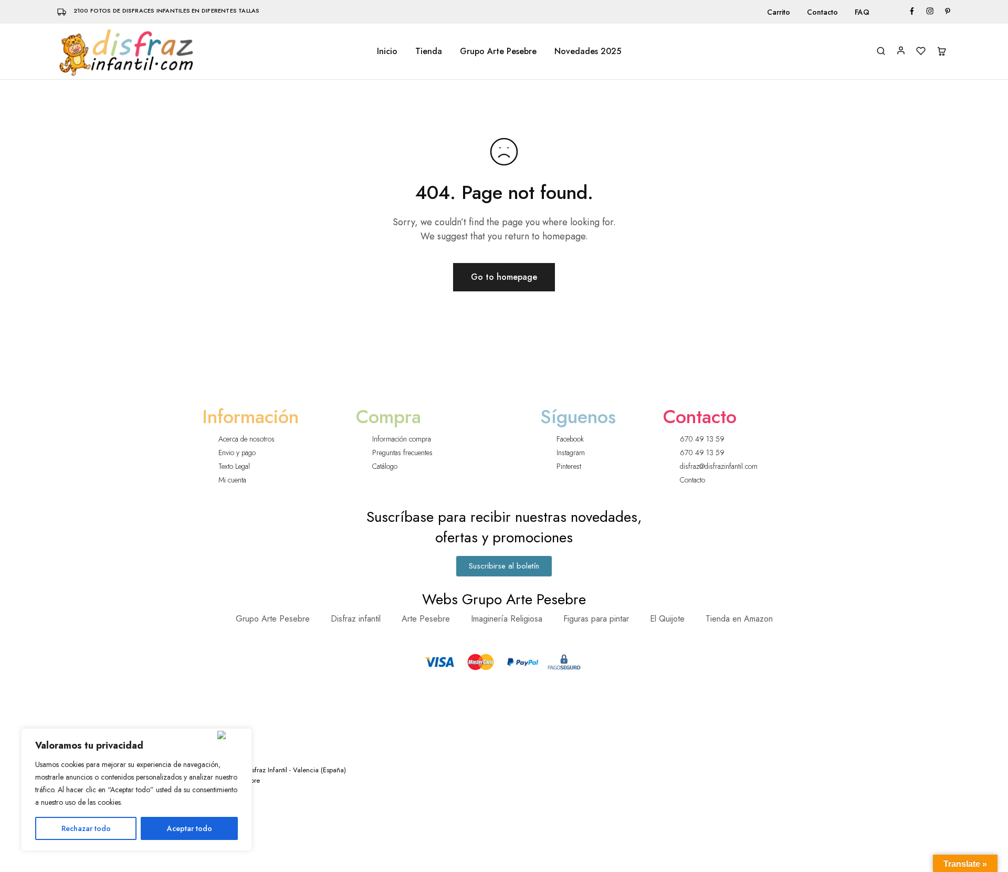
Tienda (428, 51)
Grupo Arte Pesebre (498, 51)
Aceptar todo (189, 828)
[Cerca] (232, 735)
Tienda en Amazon (739, 619)
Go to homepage (504, 277)
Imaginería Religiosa (506, 619)
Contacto (822, 12)
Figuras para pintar (596, 619)
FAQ (862, 12)
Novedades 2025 (587, 51)
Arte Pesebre (426, 619)
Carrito (778, 12)
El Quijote (667, 619)
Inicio (387, 51)
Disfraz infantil (356, 619)
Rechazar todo (86, 828)
